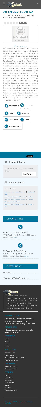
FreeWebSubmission (11, 390)
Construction (9, 319)
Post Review (27, 174)
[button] (4, 3)
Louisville (29, 330)
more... (15, 237)
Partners (7, 346)
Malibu (17, 332)
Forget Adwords (10, 355)
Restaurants (9, 324)
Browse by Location (11, 369)
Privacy (7, 341)
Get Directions (22, 46)
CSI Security (7, 272)
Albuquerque (10, 330)
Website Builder (10, 353)
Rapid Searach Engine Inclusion (14, 358)
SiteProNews (9, 378)
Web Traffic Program (11, 360)
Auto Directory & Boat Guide (25, 324)
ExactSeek (8, 375)
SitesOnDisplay (9, 382)
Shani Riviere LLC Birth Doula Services (16, 278)
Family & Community (19, 321)
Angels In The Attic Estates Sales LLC (15, 232)
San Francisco (20, 330)
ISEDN (7, 385)
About (7, 339)
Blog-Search (8, 380)
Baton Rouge (9, 332)
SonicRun (7, 387)
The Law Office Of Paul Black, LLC (14, 251)
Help (6, 344)
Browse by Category (11, 366)
